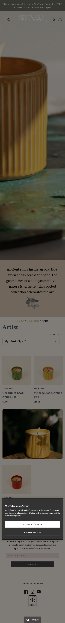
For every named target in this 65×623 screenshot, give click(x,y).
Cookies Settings (32, 532)
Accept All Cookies (32, 524)
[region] (32, 519)
